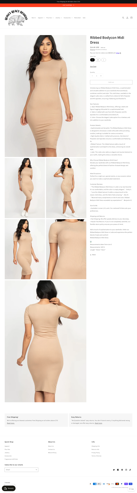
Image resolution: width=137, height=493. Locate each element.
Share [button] (94, 255)
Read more (98, 423)
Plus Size (7, 449)
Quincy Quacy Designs (120, 487)
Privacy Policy (96, 452)
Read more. (11, 423)
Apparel (7, 446)
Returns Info (95, 449)
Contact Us (51, 449)
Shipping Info (96, 446)
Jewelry (7, 452)
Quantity (92, 72)
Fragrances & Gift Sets (11, 459)
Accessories (8, 456)
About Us (51, 446)
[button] (123, 18)
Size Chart (93, 67)
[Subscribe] (36, 470)
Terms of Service (96, 456)
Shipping (92, 49)
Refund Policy (52, 452)
